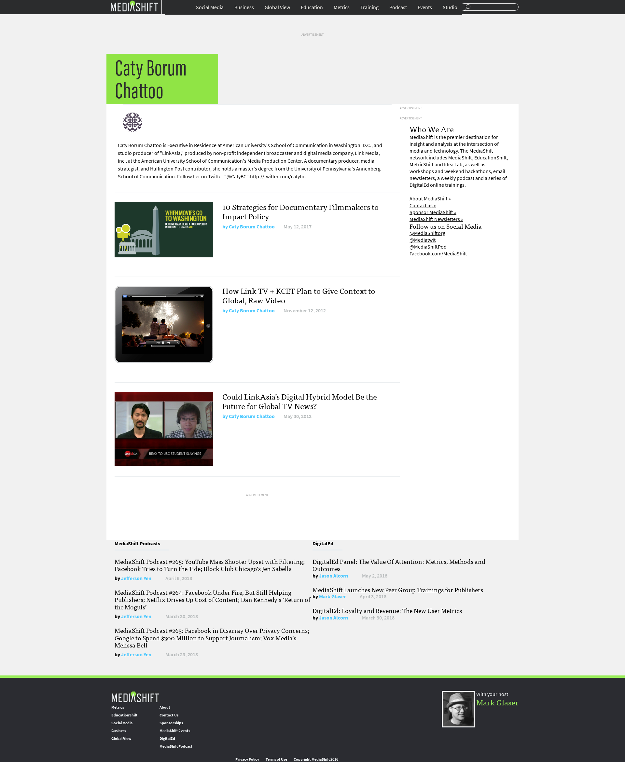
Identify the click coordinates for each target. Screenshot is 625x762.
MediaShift (135, 696)
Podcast (398, 7)
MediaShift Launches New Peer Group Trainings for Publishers (397, 589)
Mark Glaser (332, 596)
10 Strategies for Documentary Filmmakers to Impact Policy (300, 211)
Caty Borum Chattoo (252, 226)
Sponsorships (171, 723)
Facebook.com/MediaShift (438, 253)
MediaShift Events (175, 730)
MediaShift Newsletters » (436, 219)
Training (369, 7)
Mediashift (134, 5)
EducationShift (124, 715)
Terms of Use (276, 759)
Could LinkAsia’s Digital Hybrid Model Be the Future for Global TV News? (299, 401)
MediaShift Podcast (176, 746)
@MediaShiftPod (428, 246)
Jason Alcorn (333, 575)
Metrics (342, 7)
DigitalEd (167, 738)
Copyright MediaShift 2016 (316, 759)
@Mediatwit (423, 240)
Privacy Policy (247, 759)
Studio (450, 7)
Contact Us (169, 715)
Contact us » (423, 205)
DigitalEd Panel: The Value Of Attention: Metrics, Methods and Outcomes (398, 564)
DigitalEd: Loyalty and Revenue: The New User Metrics (387, 610)
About (165, 707)
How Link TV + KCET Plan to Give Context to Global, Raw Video (298, 295)
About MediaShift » (430, 198)
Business (244, 7)
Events (425, 7)
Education (312, 7)
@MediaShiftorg (427, 233)
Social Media (210, 7)
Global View (277, 7)
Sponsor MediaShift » (433, 212)
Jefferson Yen (136, 578)
